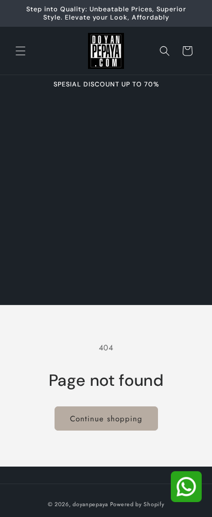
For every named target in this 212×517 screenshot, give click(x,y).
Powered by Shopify (137, 504)
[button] (20, 51)
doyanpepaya (90, 504)
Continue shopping (106, 418)
